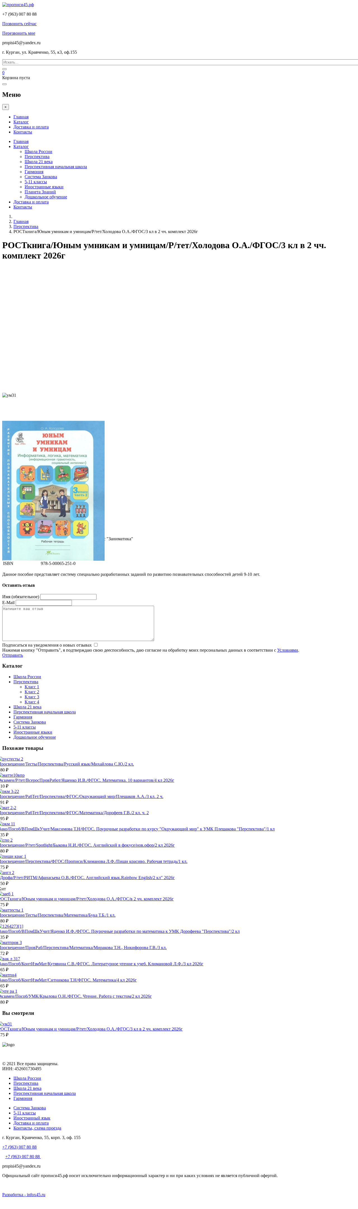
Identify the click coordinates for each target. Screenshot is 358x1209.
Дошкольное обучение (46, 196)
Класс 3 (32, 696)
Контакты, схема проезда (37, 1128)
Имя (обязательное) (20, 596)
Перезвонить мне (18, 33)
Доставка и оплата (31, 127)
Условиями (287, 650)
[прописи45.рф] (18, 4)
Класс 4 (32, 701)
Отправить (12, 655)
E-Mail (8, 602)
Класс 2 (32, 691)
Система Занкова (41, 176)
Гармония (34, 171)
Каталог (21, 121)
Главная (21, 116)
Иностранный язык (31, 1118)
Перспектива (37, 156)
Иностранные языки (44, 186)
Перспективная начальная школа (56, 166)
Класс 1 (32, 686)
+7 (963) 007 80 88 (19, 1147)
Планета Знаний (40, 191)
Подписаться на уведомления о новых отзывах (47, 645)
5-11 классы (36, 181)
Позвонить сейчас (19, 23)
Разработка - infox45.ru (23, 1194)
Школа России (38, 151)
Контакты (22, 132)
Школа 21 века (39, 161)
